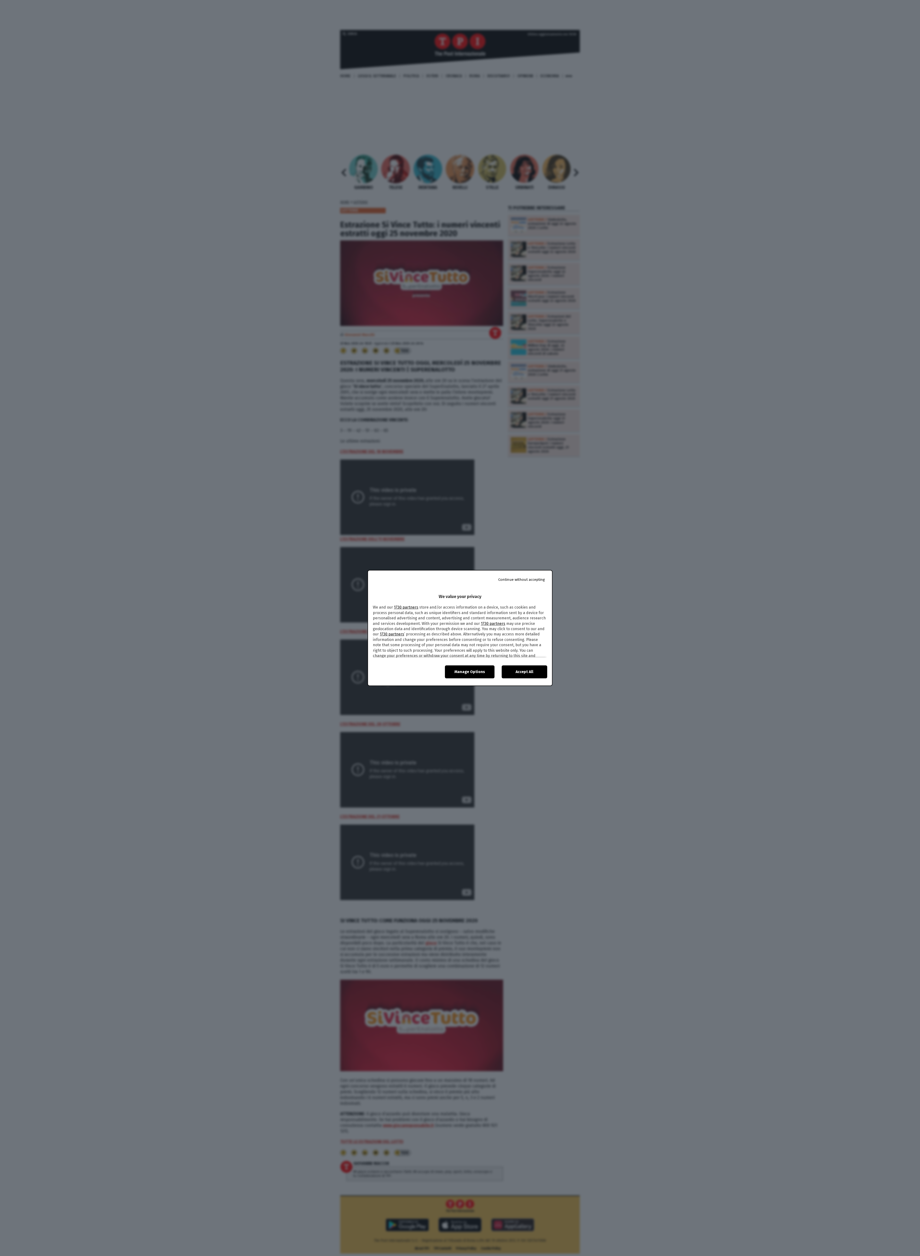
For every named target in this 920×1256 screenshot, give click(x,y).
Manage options (469, 671)
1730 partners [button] (406, 607)
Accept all (524, 671)
